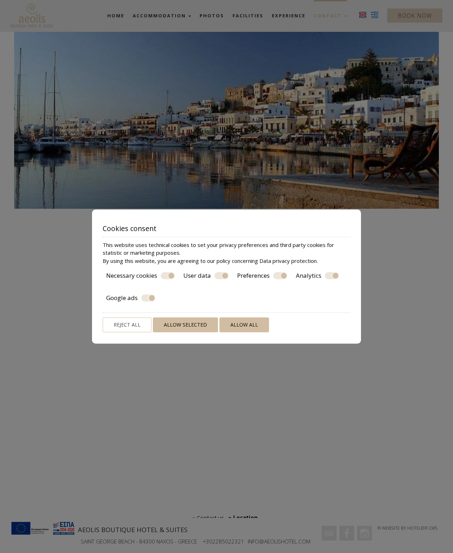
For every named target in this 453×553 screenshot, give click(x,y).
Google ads (122, 298)
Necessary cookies (131, 276)
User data (197, 276)
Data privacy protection (288, 260)
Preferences (253, 276)
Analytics (308, 276)
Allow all (244, 324)
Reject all (127, 324)
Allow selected (185, 324)
